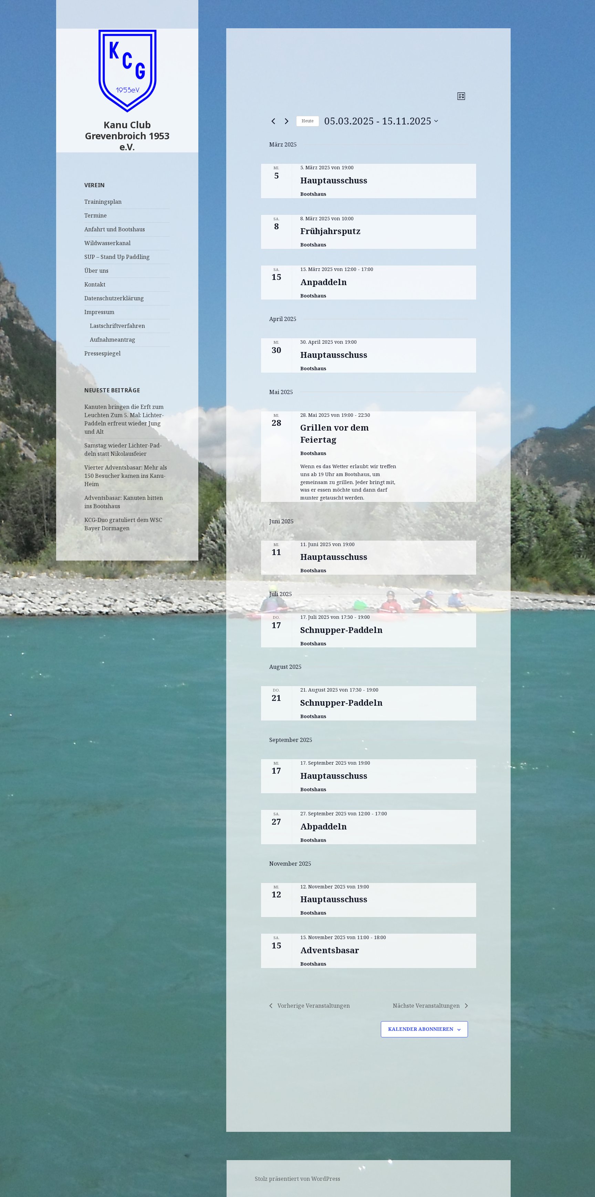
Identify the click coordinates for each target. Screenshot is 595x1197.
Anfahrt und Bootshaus (114, 229)
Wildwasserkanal (107, 243)
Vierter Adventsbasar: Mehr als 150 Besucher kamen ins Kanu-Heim (125, 476)
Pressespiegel (102, 353)
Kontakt (94, 284)
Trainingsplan (103, 201)
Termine (95, 215)
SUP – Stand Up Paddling (117, 257)
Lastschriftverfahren (117, 326)
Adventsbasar (329, 950)
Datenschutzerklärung (114, 298)
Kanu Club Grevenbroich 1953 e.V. (127, 135)
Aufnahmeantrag (112, 339)
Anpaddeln (323, 282)
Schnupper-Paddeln (341, 629)
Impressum (99, 312)
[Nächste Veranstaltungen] (287, 121)
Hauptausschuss (333, 180)
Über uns (96, 270)
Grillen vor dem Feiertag (334, 433)
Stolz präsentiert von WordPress (297, 1179)
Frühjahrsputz (330, 231)
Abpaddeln (323, 826)
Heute (308, 121)
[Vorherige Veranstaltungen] (273, 121)
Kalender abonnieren (420, 1029)
